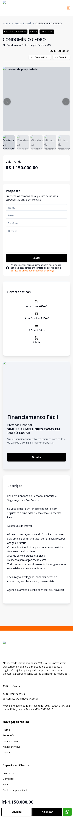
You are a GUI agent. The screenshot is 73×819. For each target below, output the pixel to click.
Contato (7, 752)
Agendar (47, 811)
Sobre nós (9, 735)
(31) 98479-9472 (15, 693)
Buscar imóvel (23, 23)
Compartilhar (41, 57)
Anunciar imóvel (12, 746)
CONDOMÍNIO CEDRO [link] (48, 23)
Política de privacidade (15, 790)
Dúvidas (17, 811)
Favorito (63, 57)
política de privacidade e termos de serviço (32, 270)
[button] (7, 101)
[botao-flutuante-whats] (67, 812)
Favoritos (8, 773)
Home (6, 23)
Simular (36, 457)
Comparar (8, 778)
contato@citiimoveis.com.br (22, 698)
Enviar (36, 258)
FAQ (5, 784)
